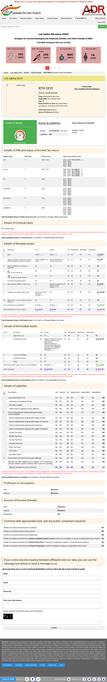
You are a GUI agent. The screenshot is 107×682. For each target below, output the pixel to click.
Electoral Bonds (66, 18)
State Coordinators (31, 665)
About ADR (101, 22)
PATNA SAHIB (36, 72)
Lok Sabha (13, 18)
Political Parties (52, 18)
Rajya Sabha (39, 18)
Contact (42, 665)
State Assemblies (26, 18)
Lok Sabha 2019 (16, 72)
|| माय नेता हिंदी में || (80, 18)
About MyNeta (100, 18)
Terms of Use (52, 665)
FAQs (61, 665)
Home (4, 18)
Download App (60, 679)
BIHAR (26, 72)
